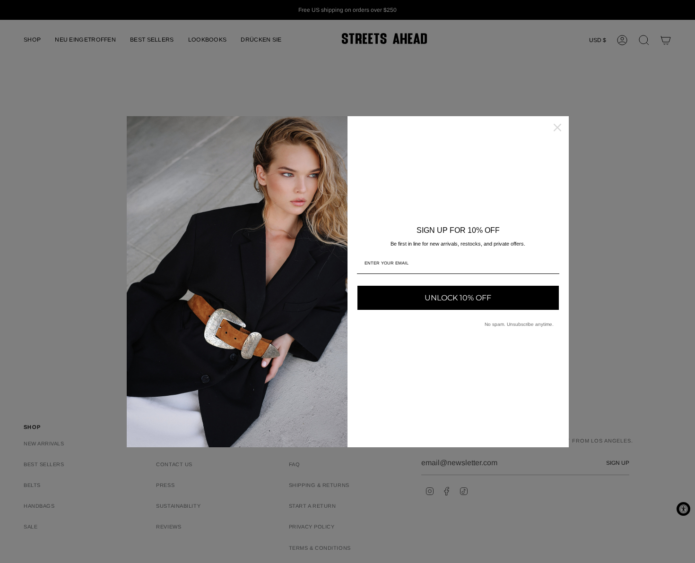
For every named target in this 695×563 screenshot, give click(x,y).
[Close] (557, 127)
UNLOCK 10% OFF (458, 297)
